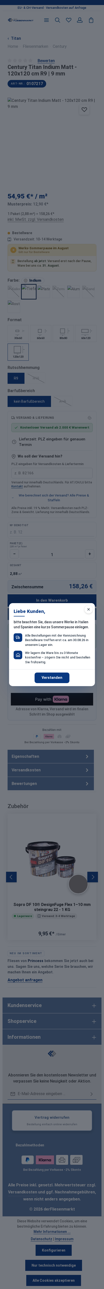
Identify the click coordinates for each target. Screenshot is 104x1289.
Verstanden (52, 678)
